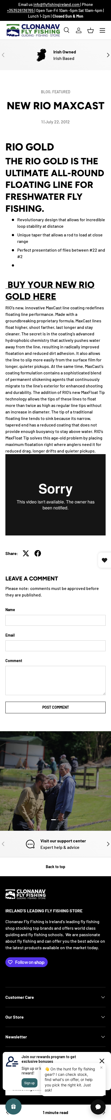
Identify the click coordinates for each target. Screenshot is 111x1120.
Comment (13, 660)
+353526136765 (20, 10)
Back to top (55, 866)
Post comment (55, 707)
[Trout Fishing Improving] (7, 1112)
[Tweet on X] (26, 553)
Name (10, 609)
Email (10, 635)
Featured (61, 91)
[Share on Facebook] (38, 553)
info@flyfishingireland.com (56, 4)
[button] (90, 30)
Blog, (46, 91)
